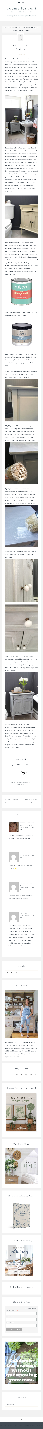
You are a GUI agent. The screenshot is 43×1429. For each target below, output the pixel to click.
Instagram (12, 765)
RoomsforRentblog (21, 784)
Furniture (22, 782)
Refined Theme (19, 1425)
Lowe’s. (27, 377)
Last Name (10, 1323)
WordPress (19, 1426)
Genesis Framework (34, 1425)
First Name (10, 1317)
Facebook (30, 765)
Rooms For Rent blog (21, 11)
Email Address (12, 1311)
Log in (26, 1426)
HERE (15, 727)
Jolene (23, 853)
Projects (29, 782)
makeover (18, 79)
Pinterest (21, 765)
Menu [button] (23, 2)
